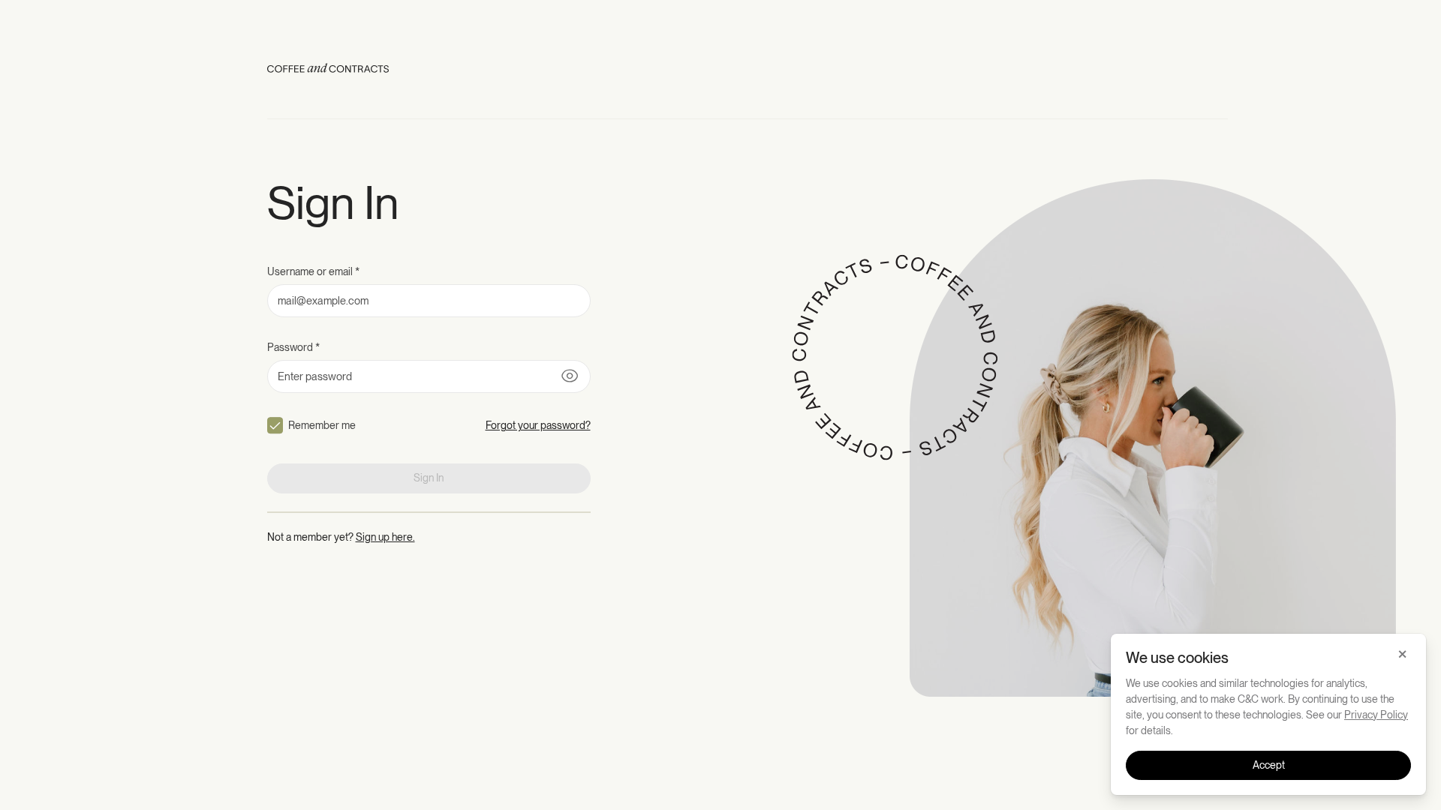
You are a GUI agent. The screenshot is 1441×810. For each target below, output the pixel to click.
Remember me (322, 425)
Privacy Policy (1376, 715)
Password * (293, 347)
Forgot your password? (538, 425)
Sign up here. (385, 537)
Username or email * (313, 272)
